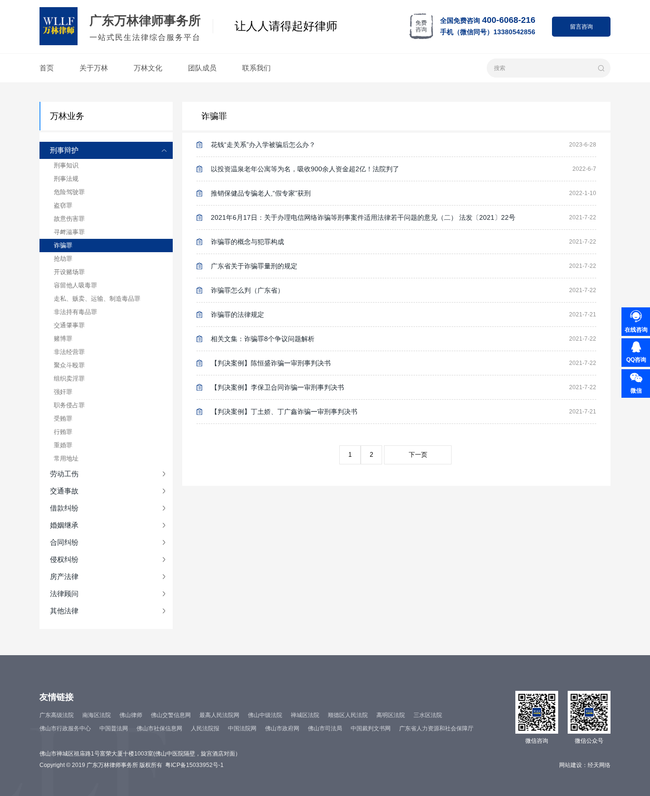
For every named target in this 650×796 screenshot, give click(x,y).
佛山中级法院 (265, 715)
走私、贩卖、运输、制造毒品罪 (97, 298)
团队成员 (202, 68)
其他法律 (64, 611)
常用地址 (66, 458)
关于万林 (93, 68)
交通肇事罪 (69, 325)
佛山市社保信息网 (159, 728)
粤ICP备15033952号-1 (194, 765)
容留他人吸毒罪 (75, 285)
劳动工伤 (64, 474)
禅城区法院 (305, 715)
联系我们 (256, 68)
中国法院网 (242, 728)
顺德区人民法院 (348, 715)
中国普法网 (113, 728)
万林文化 (148, 68)
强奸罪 (63, 391)
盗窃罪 (63, 205)
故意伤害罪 (69, 218)
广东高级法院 (56, 715)
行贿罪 (63, 431)
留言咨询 (581, 26)
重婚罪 (63, 445)
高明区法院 (390, 715)
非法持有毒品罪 (75, 311)
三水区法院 (428, 715)
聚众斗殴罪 (69, 365)
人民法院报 (205, 728)
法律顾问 (64, 594)
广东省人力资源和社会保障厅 (436, 728)
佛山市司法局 (325, 728)
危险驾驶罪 (69, 192)
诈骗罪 (63, 245)
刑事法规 (66, 178)
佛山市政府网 (282, 728)
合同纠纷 (64, 542)
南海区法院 (96, 715)
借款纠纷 (64, 508)
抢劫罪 (63, 258)
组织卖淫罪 (69, 378)
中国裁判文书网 (371, 728)
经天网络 (599, 765)
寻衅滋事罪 (69, 232)
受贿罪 (63, 418)
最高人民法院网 (219, 715)
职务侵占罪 (69, 405)
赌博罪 (63, 338)
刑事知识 (66, 165)
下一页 (418, 454)
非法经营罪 (69, 351)
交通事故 (64, 491)
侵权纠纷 (64, 559)
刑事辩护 (64, 150)
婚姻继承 (64, 525)
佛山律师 (130, 715)
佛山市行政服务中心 (65, 728)
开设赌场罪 (69, 271)
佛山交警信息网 (171, 715)
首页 (46, 68)
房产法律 (64, 576)
